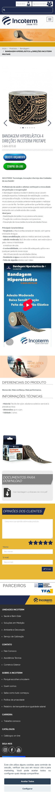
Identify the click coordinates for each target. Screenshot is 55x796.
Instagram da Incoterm (5, 750)
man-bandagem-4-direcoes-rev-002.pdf (30, 492)
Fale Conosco (10, 651)
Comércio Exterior (12, 665)
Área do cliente (21, 4)
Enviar (48, 569)
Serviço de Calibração (14, 636)
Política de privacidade (14, 700)
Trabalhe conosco (12, 721)
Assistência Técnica (12, 658)
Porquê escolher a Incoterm (16, 679)
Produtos (13, 48)
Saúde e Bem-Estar (12, 616)
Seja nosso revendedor (39, 4)
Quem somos (10, 686)
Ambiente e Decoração (14, 630)
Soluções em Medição (14, 623)
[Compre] (15, 166)
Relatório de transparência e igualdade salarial (25, 706)
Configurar (27, 789)
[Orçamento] (15, 157)
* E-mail (5, 557)
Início (4, 48)
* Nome (5, 547)
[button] (20, 127)
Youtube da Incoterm (19, 750)
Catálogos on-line (12, 736)
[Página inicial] (21, 20)
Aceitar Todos (27, 781)
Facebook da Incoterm (12, 750)
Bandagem (24, 48)
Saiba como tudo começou (16, 693)
